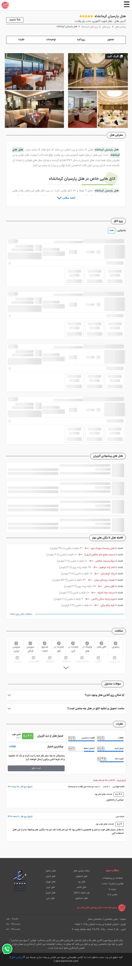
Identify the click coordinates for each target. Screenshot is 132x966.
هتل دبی (50, 898)
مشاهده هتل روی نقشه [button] (21, 614)
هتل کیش (51, 876)
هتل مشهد (50, 871)
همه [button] (111, 230)
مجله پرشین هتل (81, 871)
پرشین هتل (16, 957)
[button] (111, 40)
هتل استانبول (81, 898)
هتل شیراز (51, 893)
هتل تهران (51, 882)
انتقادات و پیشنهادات (112, 878)
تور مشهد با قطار (82, 893)
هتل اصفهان (81, 876)
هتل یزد (81, 882)
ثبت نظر (36, 768)
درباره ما (112, 889)
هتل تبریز (50, 887)
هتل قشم (81, 887)
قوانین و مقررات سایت (112, 884)
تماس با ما (112, 895)
